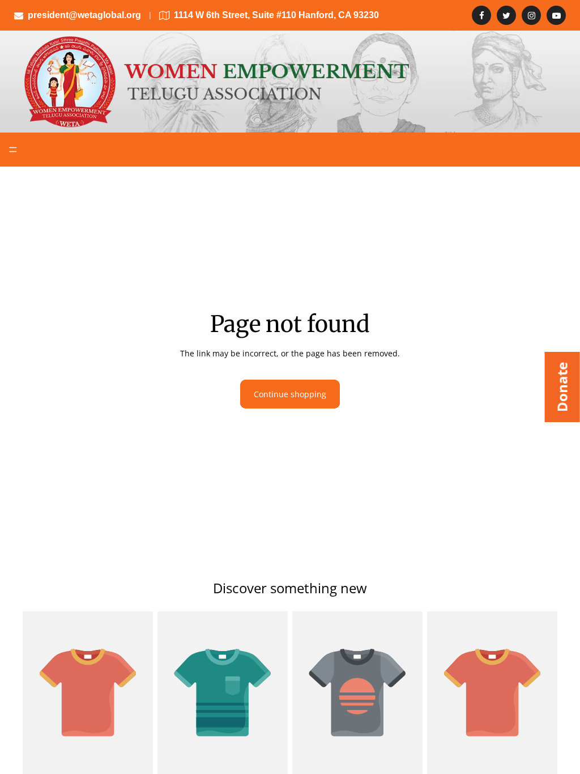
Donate (562, 387)
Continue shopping (290, 394)
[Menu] (13, 150)
